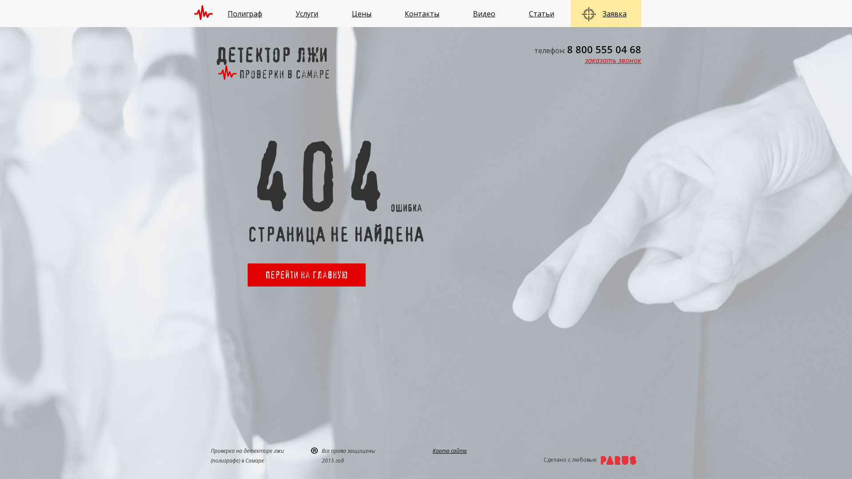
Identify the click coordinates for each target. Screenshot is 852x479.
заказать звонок (613, 60)
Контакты (422, 14)
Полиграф (245, 14)
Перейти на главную (306, 275)
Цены (361, 14)
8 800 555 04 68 (604, 49)
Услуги (307, 14)
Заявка (615, 14)
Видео (484, 14)
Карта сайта (450, 451)
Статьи (541, 14)
